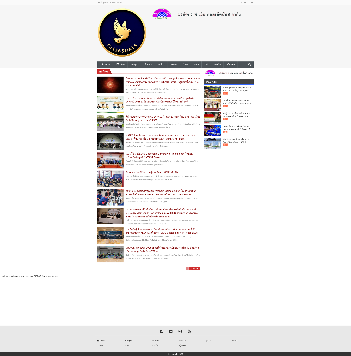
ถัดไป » (196, 268)
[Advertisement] (82, 297)
